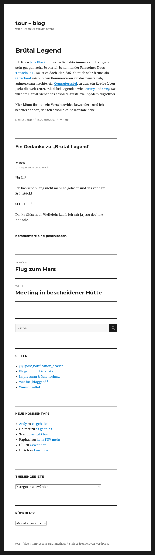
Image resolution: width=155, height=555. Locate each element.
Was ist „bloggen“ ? (33, 382)
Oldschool (23, 78)
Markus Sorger (24, 119)
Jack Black (38, 62)
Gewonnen (38, 445)
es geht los (40, 424)
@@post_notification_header (41, 366)
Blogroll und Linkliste (36, 371)
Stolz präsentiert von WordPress (89, 543)
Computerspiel (65, 83)
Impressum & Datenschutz (39, 376)
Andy (23, 424)
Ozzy (105, 89)
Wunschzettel (29, 387)
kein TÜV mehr (48, 439)
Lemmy (89, 89)
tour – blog (30, 23)
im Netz (63, 119)
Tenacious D (24, 73)
